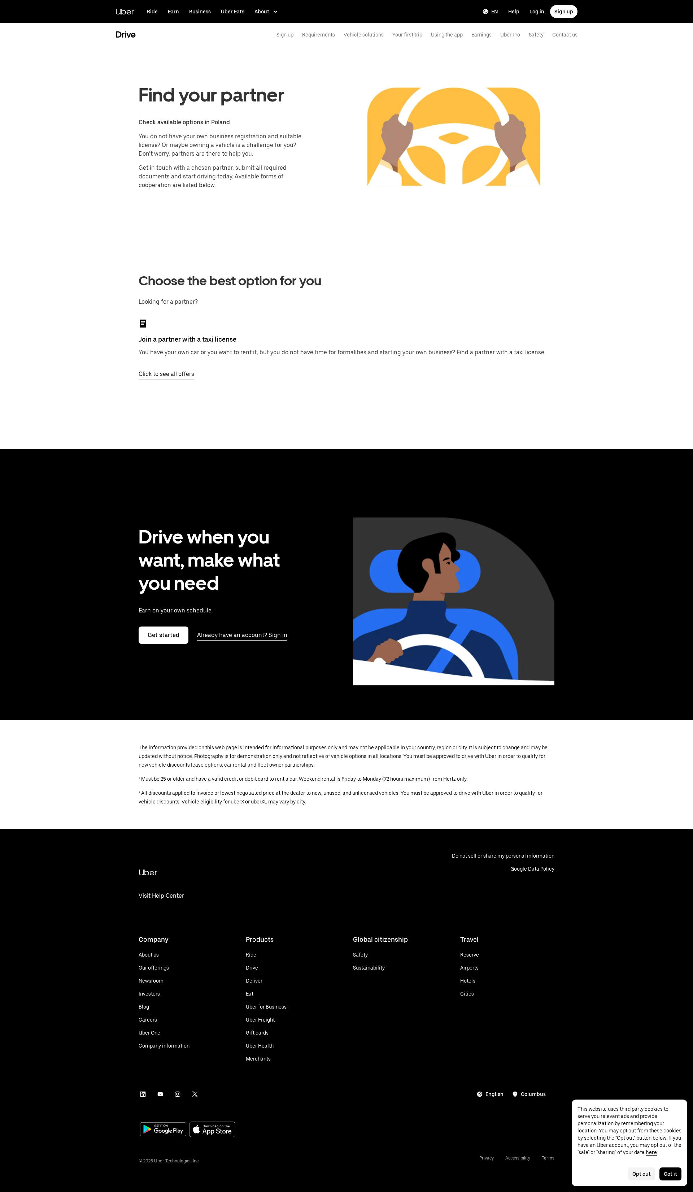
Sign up (563, 11)
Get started (163, 635)
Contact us (565, 35)
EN (494, 11)
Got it (670, 1174)
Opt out (641, 1174)
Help (513, 11)
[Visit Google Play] (163, 1129)
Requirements (318, 35)
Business (200, 11)
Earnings (481, 35)
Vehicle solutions (364, 35)
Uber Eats (232, 11)
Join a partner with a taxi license (187, 339)
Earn (173, 11)
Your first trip (407, 35)
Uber (125, 11)
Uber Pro (510, 35)
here (651, 1152)
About (261, 11)
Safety (536, 35)
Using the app (447, 35)
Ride (152, 11)
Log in (536, 11)
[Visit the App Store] (212, 1130)
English (494, 1094)
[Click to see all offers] (143, 323)
